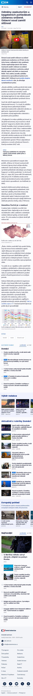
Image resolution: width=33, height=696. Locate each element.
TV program (5, 650)
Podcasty (4, 664)
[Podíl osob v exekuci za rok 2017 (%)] (16, 231)
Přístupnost (22, 693)
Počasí (3, 667)
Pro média (20, 650)
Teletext (4, 660)
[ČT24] (4, 2)
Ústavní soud (20, 337)
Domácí (5, 337)
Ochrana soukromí (12, 693)
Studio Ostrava (21, 660)
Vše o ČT (3, 678)
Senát (12, 337)
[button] (16, 39)
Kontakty (20, 678)
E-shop (3, 671)
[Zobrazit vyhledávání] (27, 2)
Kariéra (19, 667)
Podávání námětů (22, 671)
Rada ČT (19, 664)
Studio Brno (20, 657)
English (3, 693)
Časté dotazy (21, 674)
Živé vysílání (5, 653)
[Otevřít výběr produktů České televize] (31, 2)
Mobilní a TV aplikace (7, 674)
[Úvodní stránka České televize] (8, 630)
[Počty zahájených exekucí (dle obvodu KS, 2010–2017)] (16, 317)
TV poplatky (5, 657)
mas (2, 26)
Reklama (20, 653)
